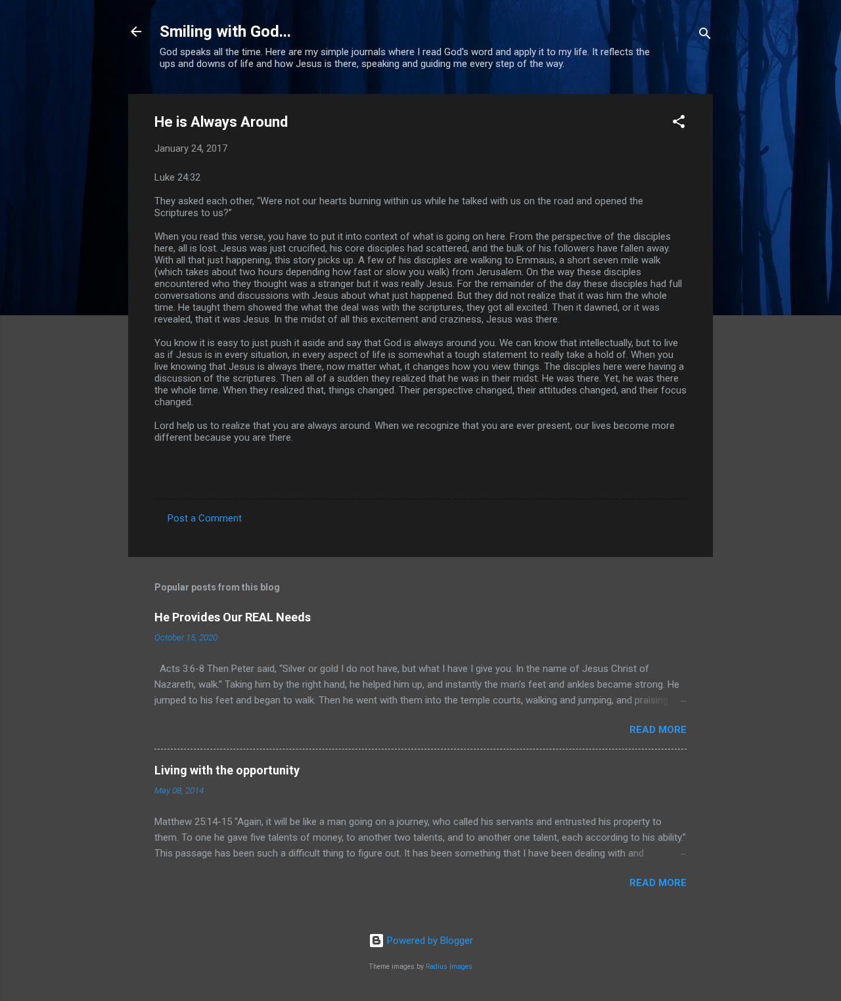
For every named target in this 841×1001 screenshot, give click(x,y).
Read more (658, 730)
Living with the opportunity (227, 770)
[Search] (705, 36)
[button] (679, 124)
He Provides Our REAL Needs (232, 617)
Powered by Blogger (428, 940)
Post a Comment (205, 518)
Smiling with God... (225, 31)
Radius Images (449, 966)
